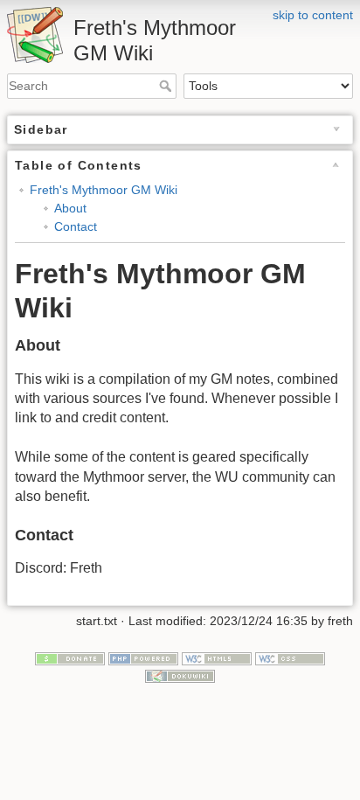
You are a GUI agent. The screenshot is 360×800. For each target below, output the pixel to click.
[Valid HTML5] (217, 657)
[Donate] (70, 657)
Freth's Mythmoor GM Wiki (103, 190)
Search (167, 86)
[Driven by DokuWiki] (180, 675)
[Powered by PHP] (143, 657)
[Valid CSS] (290, 657)
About (70, 208)
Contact (75, 226)
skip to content (313, 15)
